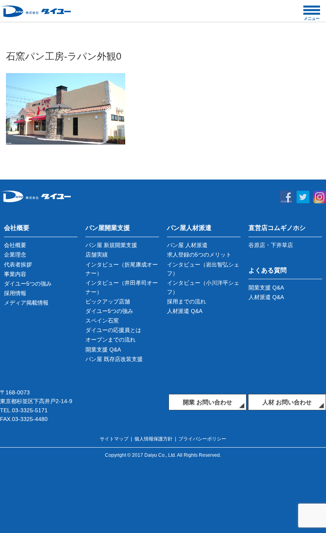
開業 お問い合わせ (207, 402)
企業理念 (15, 254)
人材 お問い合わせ (287, 402)
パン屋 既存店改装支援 (114, 359)
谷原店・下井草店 (270, 245)
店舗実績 (96, 254)
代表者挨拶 (18, 264)
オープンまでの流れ (110, 339)
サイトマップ (114, 439)
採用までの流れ (186, 301)
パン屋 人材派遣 (187, 245)
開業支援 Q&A (103, 349)
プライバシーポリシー (202, 439)
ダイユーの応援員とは (113, 330)
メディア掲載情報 (26, 302)
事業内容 (15, 274)
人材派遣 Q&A (184, 311)
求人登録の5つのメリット (199, 254)
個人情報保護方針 (153, 439)
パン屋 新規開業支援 (111, 245)
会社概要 (15, 245)
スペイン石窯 (102, 320)
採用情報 (15, 293)
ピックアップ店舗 (107, 301)
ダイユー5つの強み (28, 283)
